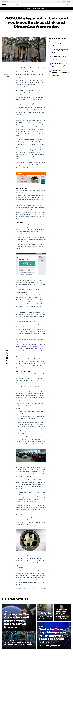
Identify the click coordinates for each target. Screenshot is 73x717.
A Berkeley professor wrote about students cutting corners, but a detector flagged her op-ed (60, 58)
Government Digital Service (37, 118)
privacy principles (21, 353)
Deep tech (19, 4)
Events (6, 1)
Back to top (43, 588)
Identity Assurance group (23, 344)
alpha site (26, 287)
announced (39, 507)
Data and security (41, 4)
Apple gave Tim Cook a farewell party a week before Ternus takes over (61, 43)
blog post (21, 224)
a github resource (39, 319)
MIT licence (19, 319)
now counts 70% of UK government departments (30, 520)
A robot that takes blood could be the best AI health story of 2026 (60, 50)
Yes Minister (39, 199)
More (68, 4)
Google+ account (31, 233)
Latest (14, 4)
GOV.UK (42, 67)
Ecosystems (33, 4)
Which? (42, 346)
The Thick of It (30, 202)
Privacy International (30, 351)
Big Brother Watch (33, 346)
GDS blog (19, 136)
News (3, 1)
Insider (36, 14)
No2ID (25, 346)
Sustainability (26, 4)
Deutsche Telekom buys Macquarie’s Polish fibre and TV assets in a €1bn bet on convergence (60, 73)
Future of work (62, 4)
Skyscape (28, 509)
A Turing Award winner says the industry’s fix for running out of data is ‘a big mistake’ (60, 65)
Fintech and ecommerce (52, 4)
